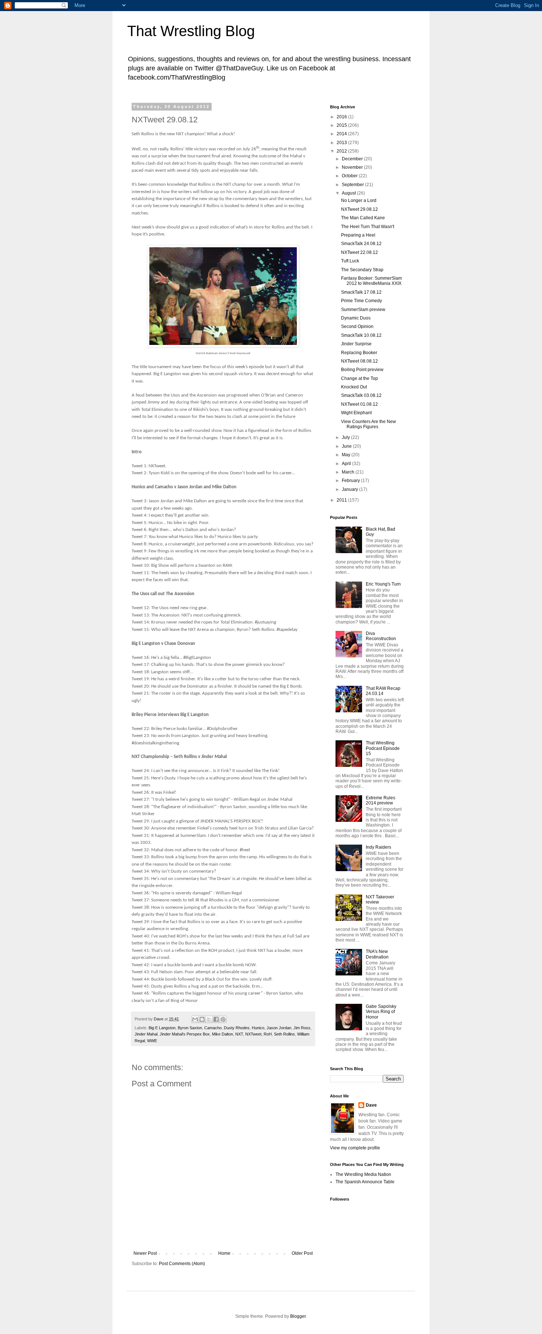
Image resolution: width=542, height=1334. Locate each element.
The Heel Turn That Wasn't (367, 226)
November (353, 167)
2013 (342, 142)
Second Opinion (357, 326)
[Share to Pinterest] (223, 1019)
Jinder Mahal (146, 1034)
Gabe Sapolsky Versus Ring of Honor (381, 1012)
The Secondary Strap (362, 269)
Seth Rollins (284, 1034)
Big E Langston (162, 1028)
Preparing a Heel (358, 235)
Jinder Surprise (356, 343)
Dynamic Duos (356, 318)
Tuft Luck (350, 260)
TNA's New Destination (377, 954)
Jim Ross (301, 1028)
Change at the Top (359, 378)
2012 (342, 151)
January (350, 489)
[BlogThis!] (202, 1019)
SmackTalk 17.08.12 (361, 292)
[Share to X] (209, 1019)
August (349, 193)
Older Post (302, 1253)
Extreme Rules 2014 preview (380, 800)
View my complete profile (355, 1147)
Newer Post (145, 1253)
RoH (268, 1034)
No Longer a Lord (358, 200)
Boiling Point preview (362, 369)
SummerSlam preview (363, 309)
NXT (239, 1034)
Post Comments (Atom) (182, 1263)
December (353, 158)
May (346, 454)
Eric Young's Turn (383, 584)
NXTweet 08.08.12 (359, 361)
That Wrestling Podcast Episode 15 (383, 748)
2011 (342, 500)
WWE (152, 1040)
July (346, 437)
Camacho (213, 1028)
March (348, 472)
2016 (342, 116)
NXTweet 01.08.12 (359, 404)
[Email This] (195, 1019)
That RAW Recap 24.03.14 (383, 691)
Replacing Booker (359, 352)
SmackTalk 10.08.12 (361, 335)
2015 (342, 125)
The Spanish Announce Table (365, 1181)
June (347, 446)
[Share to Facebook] (216, 1019)
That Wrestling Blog (191, 31)
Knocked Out (354, 387)
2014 (342, 133)
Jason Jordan (279, 1028)
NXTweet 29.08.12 (359, 209)
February (351, 480)
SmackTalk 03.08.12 (361, 395)
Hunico (258, 1028)
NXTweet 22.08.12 (359, 252)
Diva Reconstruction (381, 636)
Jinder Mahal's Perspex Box (185, 1034)
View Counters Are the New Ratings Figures (368, 424)
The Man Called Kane (363, 217)
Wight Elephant (356, 412)
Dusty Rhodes (237, 1028)
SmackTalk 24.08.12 (361, 243)
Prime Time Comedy (361, 300)
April (347, 463)
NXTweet (253, 1034)
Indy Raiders (378, 847)
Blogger (298, 1316)
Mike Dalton (222, 1034)
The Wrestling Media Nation (363, 1174)
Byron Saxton (190, 1028)
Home (224, 1253)
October (350, 175)
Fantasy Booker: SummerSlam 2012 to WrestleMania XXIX (371, 281)
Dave (371, 1105)
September (353, 184)
